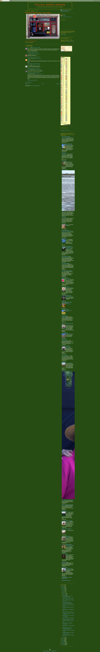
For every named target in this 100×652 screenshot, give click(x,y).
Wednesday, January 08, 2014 (33, 63)
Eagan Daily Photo (65, 286)
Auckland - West (65, 316)
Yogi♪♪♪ (29, 47)
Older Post (58, 83)
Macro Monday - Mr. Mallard (67, 611)
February (64, 593)
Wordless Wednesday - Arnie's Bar (38, 12)
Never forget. (68, 303)
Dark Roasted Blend (65, 263)
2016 (63, 585)
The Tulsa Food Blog (65, 230)
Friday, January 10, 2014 (32, 80)
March (64, 592)
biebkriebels (64, 223)
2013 (63, 637)
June (64, 588)
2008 (63, 644)
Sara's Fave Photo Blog (66, 256)
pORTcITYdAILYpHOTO (66, 536)
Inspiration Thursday (65, 340)
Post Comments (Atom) (35, 85)
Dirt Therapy (64, 160)
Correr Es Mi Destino (66, 136)
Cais (67, 239)
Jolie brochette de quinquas (67, 520)
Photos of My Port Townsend (67, 504)
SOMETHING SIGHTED (66, 295)
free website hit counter (65, 130)
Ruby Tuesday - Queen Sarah (67, 598)
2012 (63, 639)
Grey (67, 530)
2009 (63, 643)
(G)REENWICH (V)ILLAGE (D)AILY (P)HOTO (67, 302)
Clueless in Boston (65, 309)
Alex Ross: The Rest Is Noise (67, 270)
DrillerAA (29, 69)
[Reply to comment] (36, 47)
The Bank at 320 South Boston (69, 569)
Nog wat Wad (64, 211)
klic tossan (64, 238)
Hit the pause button (69, 287)
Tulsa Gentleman (50, 4)
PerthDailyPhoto (65, 277)
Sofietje (67, 224)
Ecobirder (63, 362)
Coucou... (67, 521)
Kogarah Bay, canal (69, 144)
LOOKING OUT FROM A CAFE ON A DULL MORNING (69, 248)
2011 (63, 640)
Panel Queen (64, 218)
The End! (67, 554)
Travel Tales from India (66, 580)
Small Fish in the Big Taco (67, 544)
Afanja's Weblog (65, 169)
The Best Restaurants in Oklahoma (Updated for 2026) (67, 231)
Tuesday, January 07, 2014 (33, 52)
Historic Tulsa (63, 34)
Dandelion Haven (65, 562)
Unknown (29, 58)
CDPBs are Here (69, 41)
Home (43, 83)
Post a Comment (28, 82)
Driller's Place (64, 339)
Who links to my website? (50, 650)
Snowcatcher (64, 217)
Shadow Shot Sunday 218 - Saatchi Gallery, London (69, 546)
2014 (63, 587)
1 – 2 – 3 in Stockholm (66, 355)
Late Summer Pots (69, 161)
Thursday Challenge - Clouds (67, 619)
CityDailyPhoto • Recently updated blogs (67, 578)
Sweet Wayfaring (65, 333)
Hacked (63, 505)
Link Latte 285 (64, 264)
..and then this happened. (68, 279)
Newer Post (27, 83)
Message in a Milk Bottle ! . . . (67, 246)
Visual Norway (64, 354)
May (64, 589)
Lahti (63, 271)
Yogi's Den (64, 152)
